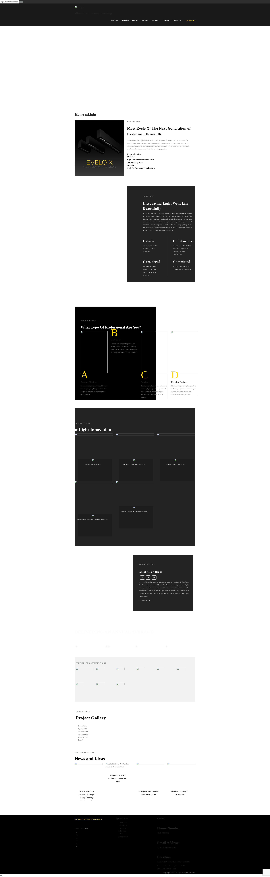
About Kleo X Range (150, 571)
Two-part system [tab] (134, 154)
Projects (135, 20)
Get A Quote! (190, 21)
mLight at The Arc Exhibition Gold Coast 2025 (117, 778)
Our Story (115, 20)
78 (148, 577)
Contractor (115, 340)
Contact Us (177, 20)
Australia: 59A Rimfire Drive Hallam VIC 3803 (173, 862)
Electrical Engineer (179, 382)
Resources (155, 20)
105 (154, 577)
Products (145, 20)
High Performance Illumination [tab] (140, 160)
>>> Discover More (145, 600)
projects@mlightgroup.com (166, 847)
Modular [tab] (130, 157)
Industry (166, 20)
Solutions (125, 20)
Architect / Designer (89, 382)
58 (142, 577)
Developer (145, 382)
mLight (178, 873)
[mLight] (135, 7)
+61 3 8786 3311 (163, 833)
